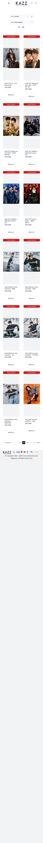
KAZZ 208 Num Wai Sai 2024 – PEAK (31, 288)
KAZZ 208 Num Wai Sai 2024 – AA (11, 354)
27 (20, 442)
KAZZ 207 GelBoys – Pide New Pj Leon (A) (31, 153)
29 (27, 442)
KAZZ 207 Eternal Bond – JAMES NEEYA (30, 221)
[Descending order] (32, 16)
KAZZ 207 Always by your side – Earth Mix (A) (31, 85)
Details (12, 95)
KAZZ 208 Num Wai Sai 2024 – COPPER (31, 354)
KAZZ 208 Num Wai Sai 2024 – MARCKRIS (11, 421)
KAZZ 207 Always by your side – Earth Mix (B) (11, 153)
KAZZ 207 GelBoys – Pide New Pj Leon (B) (11, 221)
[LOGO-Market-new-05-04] (21, 2)
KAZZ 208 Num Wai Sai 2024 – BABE (11, 288)
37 (34, 442)
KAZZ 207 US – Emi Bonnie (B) (11, 84)
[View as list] (23, 27)
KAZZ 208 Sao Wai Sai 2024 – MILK (31, 420)
